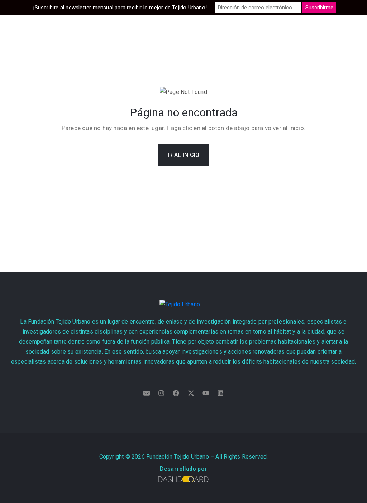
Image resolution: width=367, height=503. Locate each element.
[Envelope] (146, 393)
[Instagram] (161, 393)
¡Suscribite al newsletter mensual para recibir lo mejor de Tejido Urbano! (120, 7)
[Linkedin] (220, 393)
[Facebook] (176, 393)
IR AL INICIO (183, 155)
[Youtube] (205, 393)
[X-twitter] (191, 393)
